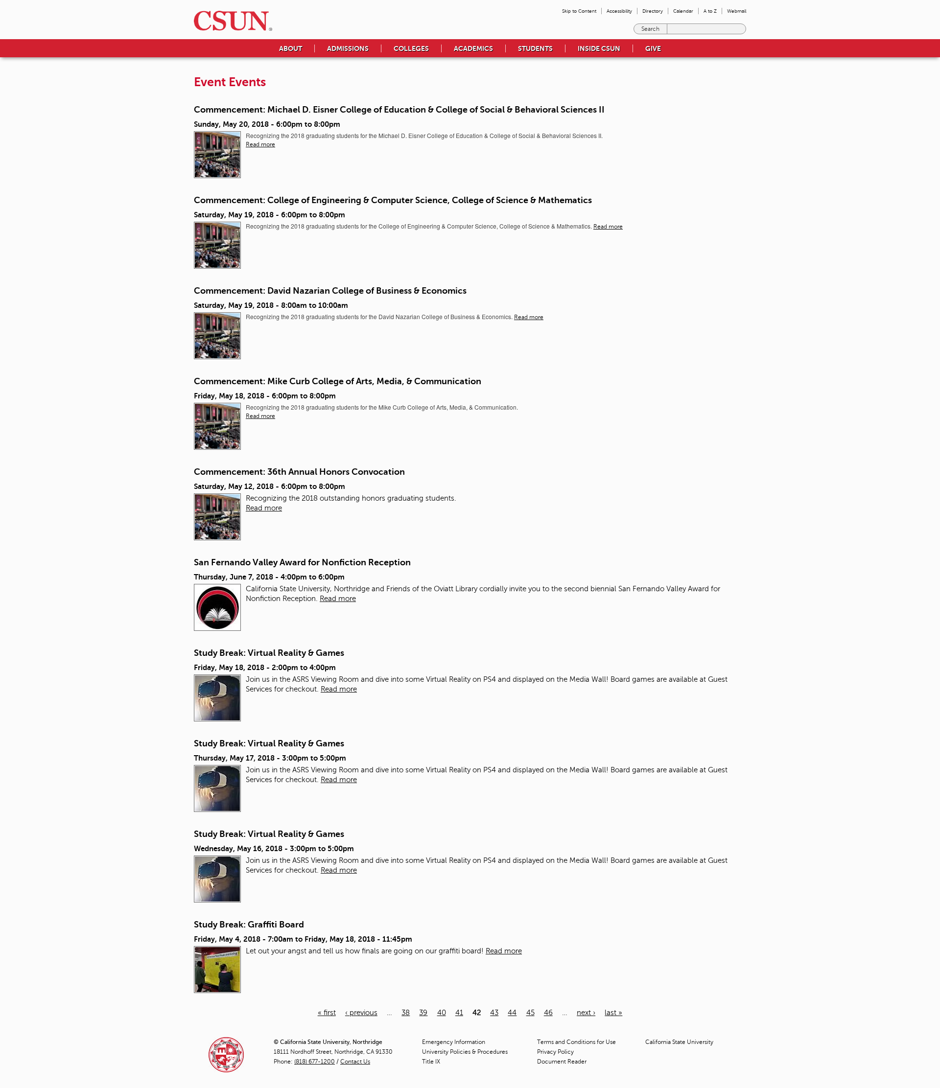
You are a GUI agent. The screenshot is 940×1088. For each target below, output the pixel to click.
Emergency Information (453, 1042)
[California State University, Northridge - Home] (230, 21)
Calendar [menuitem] (683, 11)
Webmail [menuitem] (736, 11)
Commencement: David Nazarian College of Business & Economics (330, 291)
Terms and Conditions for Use (576, 1042)
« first (327, 1013)
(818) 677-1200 (314, 1061)
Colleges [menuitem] (411, 48)
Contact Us (355, 1061)
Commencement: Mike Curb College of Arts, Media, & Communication (337, 381)
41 (459, 1013)
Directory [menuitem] (652, 11)
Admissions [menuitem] (348, 48)
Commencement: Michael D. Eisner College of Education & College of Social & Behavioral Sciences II (399, 110)
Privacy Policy (555, 1051)
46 (548, 1013)
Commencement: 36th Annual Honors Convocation (299, 472)
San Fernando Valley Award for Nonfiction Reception (302, 562)
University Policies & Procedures (465, 1051)
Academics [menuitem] (473, 48)
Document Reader (562, 1061)
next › (586, 1013)
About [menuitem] (290, 48)
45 (530, 1013)
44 (512, 1013)
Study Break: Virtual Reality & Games (269, 653)
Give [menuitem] (653, 48)
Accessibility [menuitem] (619, 11)
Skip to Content (579, 11)
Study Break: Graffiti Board (249, 924)
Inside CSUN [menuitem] (599, 48)
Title (431, 1061)
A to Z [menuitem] (710, 11)
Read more (260, 144)
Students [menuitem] (535, 48)
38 (405, 1013)
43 (494, 1013)
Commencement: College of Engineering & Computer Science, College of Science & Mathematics (393, 200)
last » (613, 1013)
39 (423, 1013)
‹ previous (361, 1013)
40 (441, 1013)
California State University (679, 1042)
